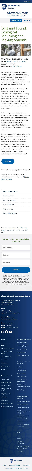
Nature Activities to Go (10, 213)
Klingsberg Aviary (6, 394)
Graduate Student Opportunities (22, 380)
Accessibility (26, 465)
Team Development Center (6, 352)
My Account (27, 1)
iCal (14, 66)
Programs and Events (10, 191)
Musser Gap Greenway (23, 401)
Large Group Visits (6, 382)
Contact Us (4, 369)
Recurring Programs (9, 200)
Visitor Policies (5, 379)
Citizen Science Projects (24, 421)
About (3, 345)
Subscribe (16, 270)
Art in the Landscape (7, 403)
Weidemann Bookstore (7, 406)
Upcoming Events (8, 196)
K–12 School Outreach (7, 348)
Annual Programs (8, 205)
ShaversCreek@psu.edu (11, 327)
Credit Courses (21, 373)
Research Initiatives (22, 404)
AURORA (19, 367)
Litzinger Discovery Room (6, 389)
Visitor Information (7, 376)
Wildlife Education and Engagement (23, 412)
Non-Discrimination (14, 465)
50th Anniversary (16, 20)
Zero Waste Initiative (23, 408)
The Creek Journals (6, 356)
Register (8, 161)
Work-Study (20, 390)
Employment (4, 363)
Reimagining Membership (20, 442)
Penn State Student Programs (23, 363)
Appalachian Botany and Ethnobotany (22, 417)
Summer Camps (8, 209)
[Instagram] (2, 331)
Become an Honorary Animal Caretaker (23, 447)
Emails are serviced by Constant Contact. (16, 284)
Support (19, 438)
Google (19, 66)
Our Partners (4, 360)
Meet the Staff (5, 366)
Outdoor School (21, 370)
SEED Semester (21, 376)
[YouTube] (10, 331)
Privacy (4, 465)
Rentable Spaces (5, 385)
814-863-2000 (10, 323)
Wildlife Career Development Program (23, 385)
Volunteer (20, 451)
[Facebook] (6, 331)
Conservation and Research (22, 397)
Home (2, 228)
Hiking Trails (4, 397)
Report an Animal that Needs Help (23, 425)
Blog (18, 432)
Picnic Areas (4, 400)
